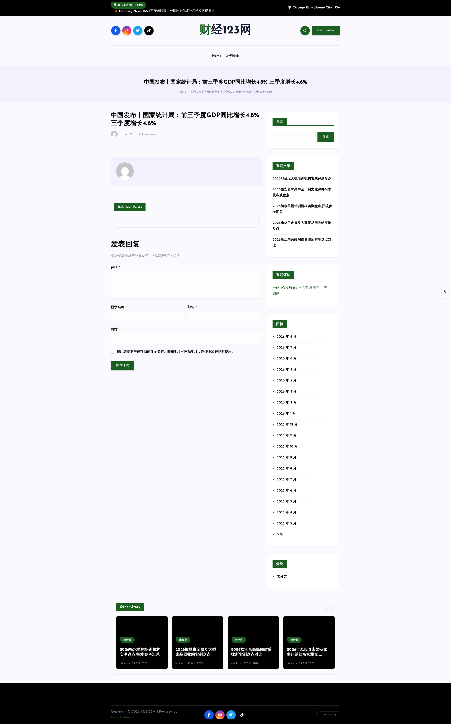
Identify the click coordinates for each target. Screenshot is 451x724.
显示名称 (118, 307)
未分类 (282, 576)
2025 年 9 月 (286, 457)
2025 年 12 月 (287, 424)
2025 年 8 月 (286, 468)
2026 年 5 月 (286, 369)
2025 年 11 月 (287, 435)
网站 (114, 329)
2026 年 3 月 (286, 391)
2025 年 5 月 (286, 501)
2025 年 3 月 (286, 523)
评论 (115, 267)
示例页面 (233, 56)
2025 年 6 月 (286, 490)
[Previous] (325, 606)
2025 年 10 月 (287, 446)
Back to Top (330, 715)
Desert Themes (122, 717)
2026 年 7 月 (286, 347)
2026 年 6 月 (287, 358)
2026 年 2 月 (287, 402)
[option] (142, 642)
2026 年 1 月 (286, 413)
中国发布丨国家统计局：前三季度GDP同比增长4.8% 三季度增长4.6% (231, 92)
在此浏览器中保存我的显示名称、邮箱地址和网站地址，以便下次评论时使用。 (176, 351)
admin (123, 663)
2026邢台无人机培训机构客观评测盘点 (302, 178)
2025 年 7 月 (286, 479)
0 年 (280, 534)
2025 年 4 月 (286, 512)
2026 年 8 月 (286, 336)
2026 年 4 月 (286, 380)
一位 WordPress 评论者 (290, 288)
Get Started (326, 30)
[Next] (332, 606)
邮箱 (192, 307)
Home (216, 56)
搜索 (279, 122)
